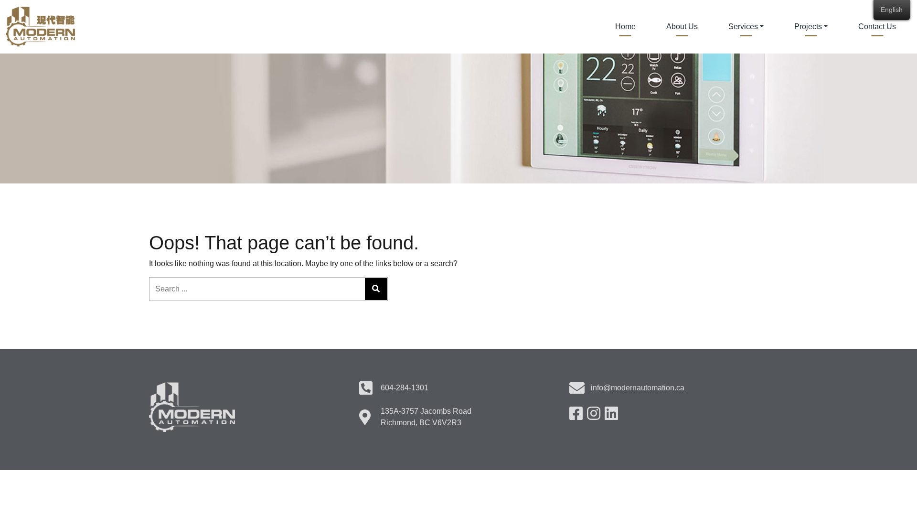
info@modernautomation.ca (637, 388)
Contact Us (877, 26)
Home (625, 26)
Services (743, 26)
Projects (808, 26)
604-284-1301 (404, 388)
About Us (682, 26)
